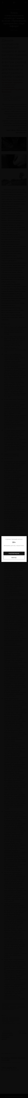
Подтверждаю (14, 553)
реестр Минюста (15, 551)
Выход (14, 557)
